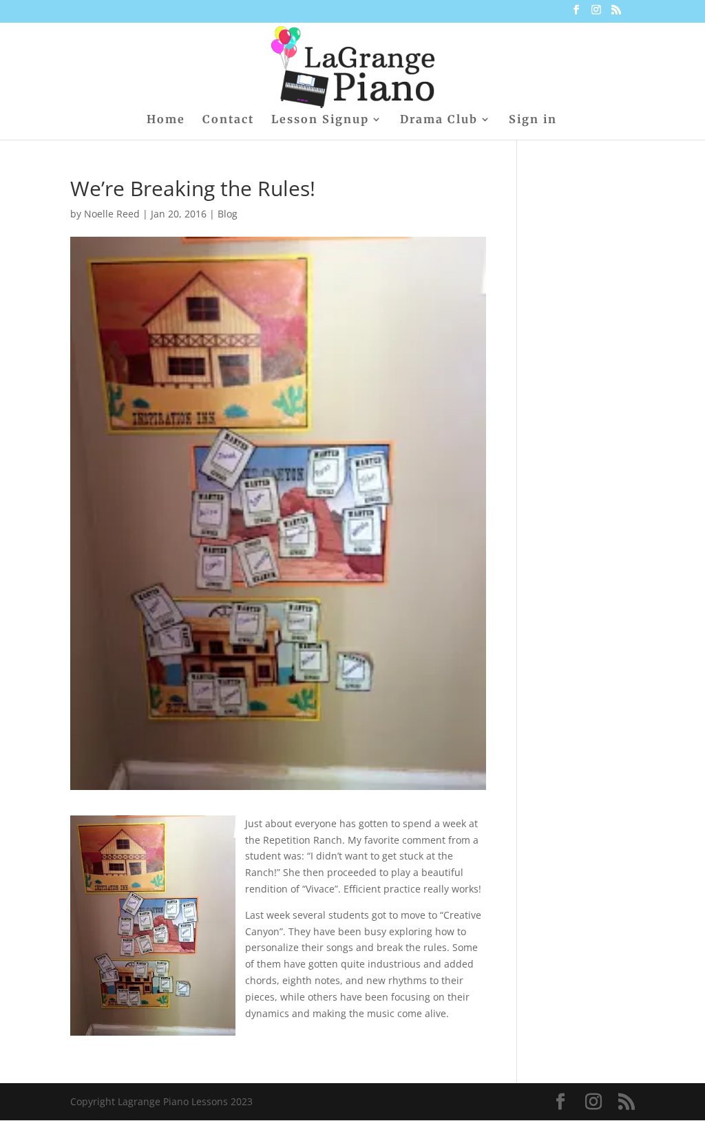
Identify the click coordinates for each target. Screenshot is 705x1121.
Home (166, 120)
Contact (228, 120)
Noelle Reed (112, 213)
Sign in (533, 120)
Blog (228, 213)
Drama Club (439, 120)
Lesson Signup (320, 120)
